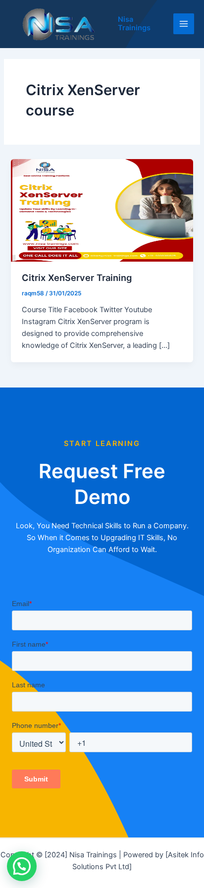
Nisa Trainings (134, 24)
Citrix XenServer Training (77, 277)
